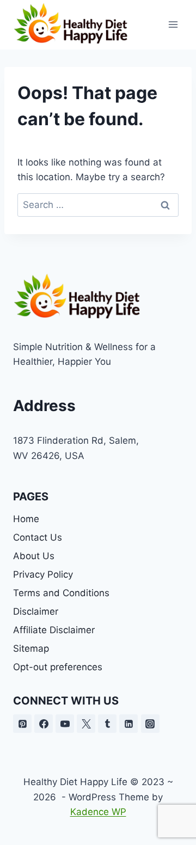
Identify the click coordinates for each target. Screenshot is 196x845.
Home (26, 518)
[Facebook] (43, 723)
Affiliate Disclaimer (54, 629)
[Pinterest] (22, 723)
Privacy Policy (43, 574)
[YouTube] (65, 723)
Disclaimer (35, 611)
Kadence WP (98, 811)
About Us (33, 555)
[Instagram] (150, 723)
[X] (86, 723)
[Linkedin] (128, 723)
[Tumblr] (107, 723)
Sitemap (31, 648)
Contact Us (37, 537)
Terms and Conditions (61, 592)
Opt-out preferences (57, 667)
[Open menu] (173, 24)
